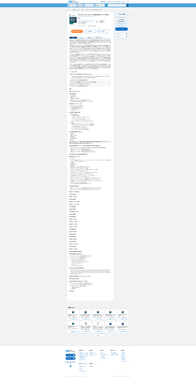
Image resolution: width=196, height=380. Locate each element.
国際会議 (91, 366)
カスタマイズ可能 (82, 26)
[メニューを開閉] (128, 1)
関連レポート (98, 37)
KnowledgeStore (82, 371)
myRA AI (80, 369)
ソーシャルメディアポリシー (84, 376)
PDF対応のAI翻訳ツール (104, 354)
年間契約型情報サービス (83, 356)
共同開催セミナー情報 (114, 354)
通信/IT (83, 9)
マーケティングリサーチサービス (93, 355)
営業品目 (123, 354)
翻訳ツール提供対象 (93, 26)
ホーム (70, 9)
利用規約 (78, 376)
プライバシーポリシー (73, 376)
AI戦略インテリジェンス (83, 366)
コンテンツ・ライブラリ (125, 361)
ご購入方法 (102, 356)
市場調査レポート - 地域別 (83, 354)
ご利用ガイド (102, 350)
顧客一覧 (123, 356)
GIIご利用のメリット (82, 359)
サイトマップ (67, 376)
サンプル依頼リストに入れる (74, 319)
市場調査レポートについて (76, 9)
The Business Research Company (87, 20)
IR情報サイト (124, 359)
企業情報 (122, 350)
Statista (80, 367)
